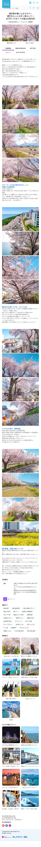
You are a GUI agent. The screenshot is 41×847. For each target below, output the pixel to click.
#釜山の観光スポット (29, 608)
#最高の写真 (30, 618)
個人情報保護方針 (6, 822)
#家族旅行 (13, 628)
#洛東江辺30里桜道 (27, 611)
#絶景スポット (20, 618)
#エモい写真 (28, 621)
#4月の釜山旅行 (31, 631)
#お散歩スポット (8, 618)
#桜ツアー (16, 611)
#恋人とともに (31, 624)
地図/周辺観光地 (20, 48)
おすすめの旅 (7, 8)
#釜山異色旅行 (16, 608)
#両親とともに (7, 631)
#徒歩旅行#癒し (7, 621)
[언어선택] (30, 2)
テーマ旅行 (16, 8)
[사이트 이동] (3, 825)
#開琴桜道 (29, 615)
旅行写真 (33, 48)
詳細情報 (8, 48)
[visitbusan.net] (6, 4)
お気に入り (12, 43)
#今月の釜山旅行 (19, 631)
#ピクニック (18, 621)
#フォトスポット (8, 624)
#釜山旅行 (6, 608)
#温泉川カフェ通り (18, 615)
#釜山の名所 (6, 611)
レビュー (8, 52)
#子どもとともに (24, 628)
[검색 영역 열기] (34, 3)
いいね (31, 43)
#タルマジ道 (6, 615)
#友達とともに (20, 624)
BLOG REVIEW (20, 52)
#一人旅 (5, 628)
